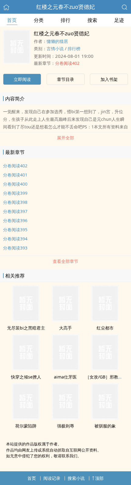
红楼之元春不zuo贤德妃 (65, 6)
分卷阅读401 (15, 175)
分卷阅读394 (15, 239)
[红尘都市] (105, 319)
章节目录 (65, 79)
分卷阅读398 (15, 202)
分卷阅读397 (15, 211)
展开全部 (65, 138)
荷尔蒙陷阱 (26, 426)
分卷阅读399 (15, 193)
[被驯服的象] (105, 417)
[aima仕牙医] (65, 368)
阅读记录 (51, 478)
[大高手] (65, 319)
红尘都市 (105, 328)
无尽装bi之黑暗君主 (26, 328)
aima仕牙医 (65, 377)
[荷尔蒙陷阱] (26, 417)
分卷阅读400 (15, 184)
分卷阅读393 (15, 248)
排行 (65, 20)
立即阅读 (22, 79)
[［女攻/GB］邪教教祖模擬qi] (105, 368)
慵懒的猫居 (57, 41)
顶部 (99, 478)
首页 (12, 20)
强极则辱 (65, 426)
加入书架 (109, 79)
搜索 (92, 20)
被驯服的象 (105, 426)
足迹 (119, 20)
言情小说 (55, 48)
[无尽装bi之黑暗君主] (26, 319)
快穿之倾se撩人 (26, 377)
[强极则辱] (65, 417)
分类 (39, 20)
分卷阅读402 (67, 63)
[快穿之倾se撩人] (26, 368)
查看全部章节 (65, 261)
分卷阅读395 (15, 229)
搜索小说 (76, 478)
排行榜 (74, 48)
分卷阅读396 (15, 220)
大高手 (65, 328)
